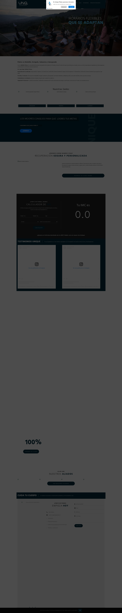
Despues (64, 7)
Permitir (71, 7)
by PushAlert (50, 8)
